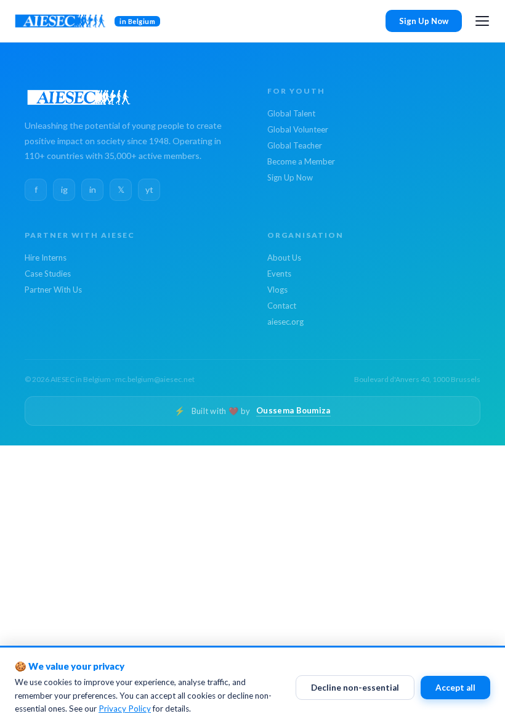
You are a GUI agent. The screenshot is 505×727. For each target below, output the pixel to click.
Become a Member (301, 161)
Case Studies (48, 273)
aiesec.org (285, 322)
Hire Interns (46, 257)
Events (279, 273)
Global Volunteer (297, 129)
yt (149, 189)
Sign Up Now (423, 21)
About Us (284, 257)
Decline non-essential (355, 687)
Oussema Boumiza (293, 410)
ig (64, 189)
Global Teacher (294, 145)
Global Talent (291, 113)
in (92, 189)
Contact (281, 306)
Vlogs (277, 289)
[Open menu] (482, 20)
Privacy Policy (125, 708)
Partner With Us (53, 289)
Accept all (455, 687)
